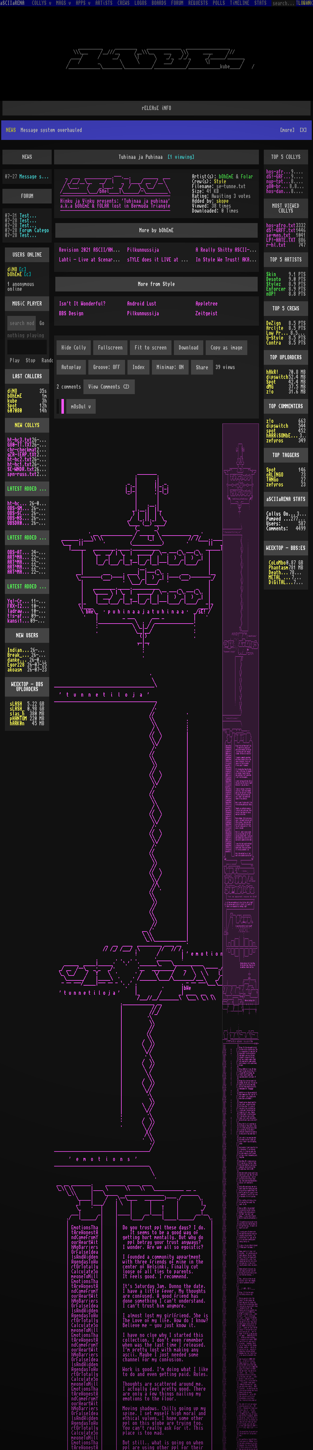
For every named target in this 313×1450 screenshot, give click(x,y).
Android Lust (141, 303)
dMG (270, 386)
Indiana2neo (18, 650)
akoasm (14, 669)
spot (271, 430)
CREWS (123, 3)
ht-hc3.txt (19, 440)
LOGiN (304, 3)
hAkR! (272, 372)
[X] (303, 130)
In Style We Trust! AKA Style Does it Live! (247, 259)
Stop (30, 360)
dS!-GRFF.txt (278, 176)
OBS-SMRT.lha (19, 508)
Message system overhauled (34, 176)
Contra (273, 342)
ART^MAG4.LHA (19, 562)
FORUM (177, 3)
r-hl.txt (276, 245)
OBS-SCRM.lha (19, 513)
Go (41, 323)
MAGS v (63, 3)
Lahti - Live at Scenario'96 (92, 259)
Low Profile (278, 333)
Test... (28, 215)
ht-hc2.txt (19, 459)
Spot (12, 405)
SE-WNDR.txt (20, 469)
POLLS (219, 3)
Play (15, 360)
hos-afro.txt (278, 171)
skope (222, 201)
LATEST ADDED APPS (28, 586)
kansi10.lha (18, 620)
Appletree (207, 303)
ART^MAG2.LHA (19, 571)
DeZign (273, 323)
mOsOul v (81, 406)
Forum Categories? (34, 230)
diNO (12, 269)
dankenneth (18, 659)
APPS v (83, 3)
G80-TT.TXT (19, 444)
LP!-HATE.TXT (281, 240)
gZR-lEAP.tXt (22, 454)
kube (12, 400)
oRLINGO (274, 474)
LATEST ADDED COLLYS (30, 488)
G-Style (274, 337)
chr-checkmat (22, 449)
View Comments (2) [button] (109, 386)
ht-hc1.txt (19, 464)
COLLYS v (41, 3)
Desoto (273, 279)
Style (220, 181)
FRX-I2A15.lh (19, 606)
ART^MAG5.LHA (19, 567)
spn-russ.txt (22, 474)
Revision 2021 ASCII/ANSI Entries (98, 249)
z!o (270, 391)
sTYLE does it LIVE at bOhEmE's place (171, 259)
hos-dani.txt (278, 191)
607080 (14, 410)
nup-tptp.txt (278, 181)
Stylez (273, 284)
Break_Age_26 (19, 655)
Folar (247, 176)
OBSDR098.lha (19, 523)
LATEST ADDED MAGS (28, 537)
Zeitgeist (207, 313)
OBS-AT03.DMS (19, 552)
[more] (287, 130)
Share (202, 367)
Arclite (274, 328)
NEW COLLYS (27, 425)
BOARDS (159, 3)
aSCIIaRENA (12, 3)
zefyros (274, 440)
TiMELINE (239, 3)
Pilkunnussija (143, 249)
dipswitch (277, 377)
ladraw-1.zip (19, 611)
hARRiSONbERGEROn (283, 435)
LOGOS (140, 3)
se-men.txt (278, 235)
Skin (271, 274)
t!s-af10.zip (19, 615)
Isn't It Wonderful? (82, 303)
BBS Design (71, 313)
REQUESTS (198, 3)
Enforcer (276, 289)
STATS (260, 3)
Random (49, 360)
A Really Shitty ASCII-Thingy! (231, 249)
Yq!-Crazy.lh (19, 601)
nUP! (271, 293)
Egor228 (15, 664)
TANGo (272, 479)
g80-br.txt (277, 186)
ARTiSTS (103, 3)
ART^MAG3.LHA (19, 557)
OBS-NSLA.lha (19, 518)
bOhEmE (226, 176)
